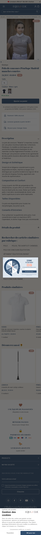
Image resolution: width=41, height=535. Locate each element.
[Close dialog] (3, 258)
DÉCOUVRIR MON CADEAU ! (29, 271)
